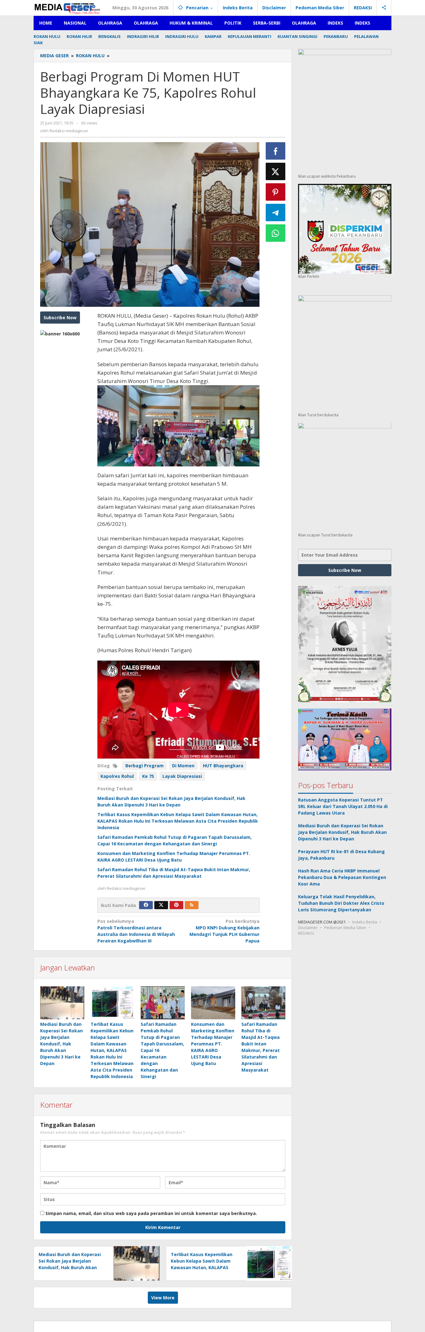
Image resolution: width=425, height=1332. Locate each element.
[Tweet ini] (276, 171)
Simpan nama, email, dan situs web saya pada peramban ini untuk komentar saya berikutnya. (151, 1213)
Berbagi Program (144, 766)
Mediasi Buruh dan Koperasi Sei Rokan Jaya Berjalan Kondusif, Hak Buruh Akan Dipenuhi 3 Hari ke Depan (61, 1043)
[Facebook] (146, 905)
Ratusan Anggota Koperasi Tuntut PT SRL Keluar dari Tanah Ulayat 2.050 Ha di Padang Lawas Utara (343, 806)
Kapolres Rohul (117, 776)
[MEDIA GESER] (68, 8)
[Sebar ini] (276, 151)
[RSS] (191, 905)
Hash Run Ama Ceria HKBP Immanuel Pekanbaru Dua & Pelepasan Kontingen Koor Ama (342, 877)
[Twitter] (161, 905)
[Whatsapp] (276, 233)
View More (163, 1298)
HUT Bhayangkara (223, 766)
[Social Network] (384, 8)
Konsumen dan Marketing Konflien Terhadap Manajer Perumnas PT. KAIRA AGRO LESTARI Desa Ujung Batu (212, 1043)
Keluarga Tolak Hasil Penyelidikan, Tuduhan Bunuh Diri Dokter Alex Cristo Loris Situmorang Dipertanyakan (341, 903)
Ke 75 (148, 776)
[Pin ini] (276, 192)
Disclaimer (308, 928)
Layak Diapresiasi (182, 776)
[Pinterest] (176, 905)
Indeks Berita (364, 922)
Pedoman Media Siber (345, 928)
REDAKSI (306, 933)
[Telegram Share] (276, 212)
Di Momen (183, 766)
